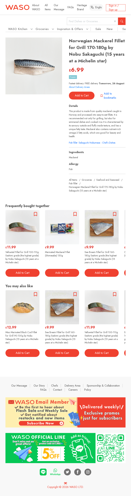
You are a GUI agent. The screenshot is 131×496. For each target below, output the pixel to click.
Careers (73, 390)
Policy (87, 390)
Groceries (87, 180)
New (110, 29)
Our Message (59, 7)
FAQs (70, 7)
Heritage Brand (82, 7)
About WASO (36, 7)
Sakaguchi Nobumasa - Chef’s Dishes (97, 142)
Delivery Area (72, 386)
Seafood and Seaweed (107, 180)
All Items (48, 7)
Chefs (54, 386)
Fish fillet (73, 142)
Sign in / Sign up (114, 7)
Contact (57, 390)
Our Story (39, 386)
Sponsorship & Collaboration (103, 386)
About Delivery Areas (79, 87)
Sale (98, 29)
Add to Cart (82, 95)
